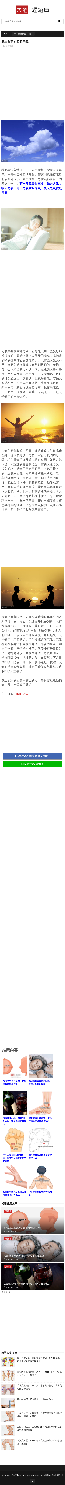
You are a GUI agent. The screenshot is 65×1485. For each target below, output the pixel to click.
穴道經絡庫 (12, 1475)
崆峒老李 (22, 694)
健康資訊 (9, 46)
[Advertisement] (32, 87)
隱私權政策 (50, 1475)
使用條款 (60, 1475)
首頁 (6, 33)
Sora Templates (37, 1475)
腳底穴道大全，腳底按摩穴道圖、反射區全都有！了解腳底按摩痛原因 (38, 1360)
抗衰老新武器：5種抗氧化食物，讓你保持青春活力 (28, 1283)
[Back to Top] (32, 1481)
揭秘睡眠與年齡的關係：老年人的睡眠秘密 (24, 1255)
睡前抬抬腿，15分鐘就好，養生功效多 (35, 1399)
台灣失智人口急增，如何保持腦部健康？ (23, 1227)
